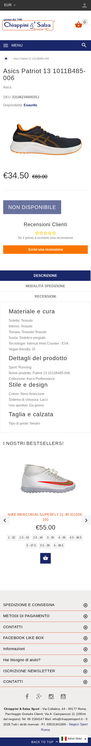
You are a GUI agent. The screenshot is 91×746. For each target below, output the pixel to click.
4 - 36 (61, 537)
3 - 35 (50, 537)
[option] (45, 139)
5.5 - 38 (45, 545)
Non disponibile (32, 207)
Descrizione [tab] (45, 275)
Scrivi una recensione (45, 249)
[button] (73, 739)
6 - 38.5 (58, 545)
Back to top (43, 742)
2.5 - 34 (38, 537)
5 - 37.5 (31, 545)
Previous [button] (5, 520)
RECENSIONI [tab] (45, 296)
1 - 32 (11, 537)
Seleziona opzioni (45, 558)
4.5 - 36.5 (75, 537)
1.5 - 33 (24, 537)
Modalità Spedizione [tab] (45, 286)
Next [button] (86, 520)
